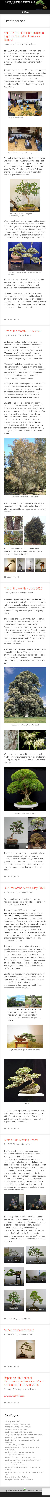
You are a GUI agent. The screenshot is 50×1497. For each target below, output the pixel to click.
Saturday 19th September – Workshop (16, 1465)
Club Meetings (12, 1319)
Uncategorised (13, 319)
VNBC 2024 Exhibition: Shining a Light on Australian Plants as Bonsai (24, 36)
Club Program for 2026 (12, 1421)
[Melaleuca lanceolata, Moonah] (25, 1349)
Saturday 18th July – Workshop (15, 1455)
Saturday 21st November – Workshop (16, 1477)
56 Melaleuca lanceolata (19, 1330)
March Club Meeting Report (21, 1140)
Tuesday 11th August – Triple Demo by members (20, 1457)
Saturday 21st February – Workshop (16, 1429)
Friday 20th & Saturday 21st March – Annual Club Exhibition (23, 1435)
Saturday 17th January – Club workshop (17, 1424)
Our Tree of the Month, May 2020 (24, 888)
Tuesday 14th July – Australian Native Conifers (19, 1452)
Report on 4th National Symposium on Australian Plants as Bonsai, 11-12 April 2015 (24, 1381)
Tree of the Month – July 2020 (22, 331)
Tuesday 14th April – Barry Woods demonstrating (20, 1437)
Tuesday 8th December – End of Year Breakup (19, 1479)
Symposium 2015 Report (14, 1396)
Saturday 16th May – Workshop (15, 1445)
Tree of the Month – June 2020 (23, 588)
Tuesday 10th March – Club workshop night (18, 1432)
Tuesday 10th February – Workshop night (17, 1427)
